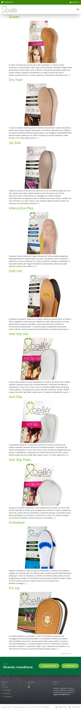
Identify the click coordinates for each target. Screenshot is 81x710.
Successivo (66, 653)
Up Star (15, 143)
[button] (78, 9)
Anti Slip (15, 397)
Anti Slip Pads (20, 460)
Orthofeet (17, 522)
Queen (14, 17)
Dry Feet (16, 80)
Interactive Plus (21, 208)
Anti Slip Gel (18, 334)
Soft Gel (15, 271)
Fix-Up (14, 588)
